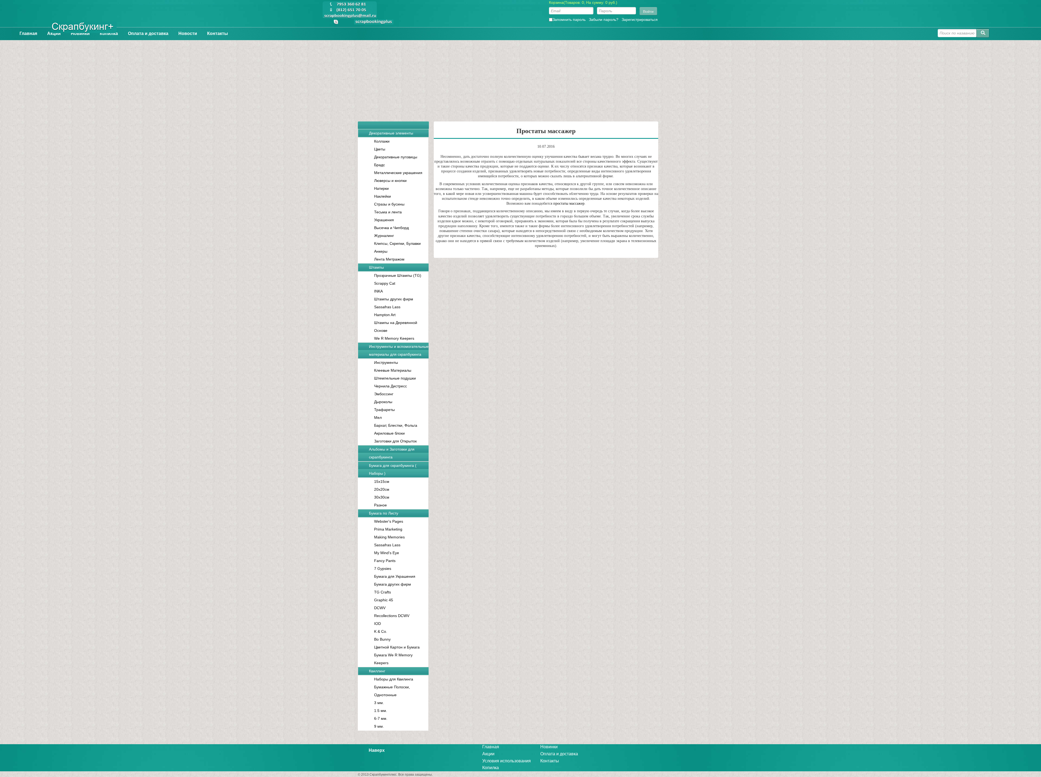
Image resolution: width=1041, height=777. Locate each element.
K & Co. (380, 631)
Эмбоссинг (383, 394)
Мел (378, 417)
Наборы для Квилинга (393, 679)
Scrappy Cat (384, 283)
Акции (54, 33)
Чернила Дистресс (390, 386)
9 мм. (379, 726)
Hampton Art (385, 315)
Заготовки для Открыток (395, 441)
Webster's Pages (388, 521)
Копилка (109, 33)
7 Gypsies (382, 568)
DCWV (379, 608)
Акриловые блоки (389, 433)
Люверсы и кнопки (390, 180)
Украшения (384, 220)
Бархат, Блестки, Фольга (395, 425)
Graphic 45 (383, 600)
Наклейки (382, 196)
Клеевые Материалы (392, 370)
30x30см (381, 497)
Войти (648, 11)
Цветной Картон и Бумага (397, 647)
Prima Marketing (388, 529)
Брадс (379, 165)
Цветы (379, 149)
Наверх (377, 750)
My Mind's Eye (386, 553)
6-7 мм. (380, 718)
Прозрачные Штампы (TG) (397, 275)
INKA (378, 291)
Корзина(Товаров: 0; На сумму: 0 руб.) (583, 2)
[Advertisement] (520, 78)
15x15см (381, 481)
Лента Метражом (389, 259)
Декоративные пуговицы (395, 157)
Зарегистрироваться (640, 19)
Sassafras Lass (387, 307)
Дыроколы (383, 402)
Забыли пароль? (603, 19)
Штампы (376, 267)
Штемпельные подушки (395, 378)
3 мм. (379, 703)
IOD (377, 623)
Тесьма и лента (388, 212)
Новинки (80, 33)
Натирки (381, 188)
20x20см (381, 489)
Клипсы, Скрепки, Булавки (397, 243)
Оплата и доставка (148, 33)
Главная (28, 33)
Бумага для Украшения (394, 576)
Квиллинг (377, 671)
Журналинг (384, 235)
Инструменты (386, 362)
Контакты (217, 33)
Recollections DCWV (391, 616)
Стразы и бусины (389, 204)
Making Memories (389, 537)
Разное (380, 505)
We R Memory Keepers (394, 338)
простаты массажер (568, 203)
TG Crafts (382, 592)
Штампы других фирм (393, 299)
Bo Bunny (382, 639)
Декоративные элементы (391, 133)
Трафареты (384, 409)
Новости (187, 33)
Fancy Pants (385, 560)
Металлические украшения (398, 173)
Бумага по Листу (383, 513)
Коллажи (382, 141)
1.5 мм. (380, 710)
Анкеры (380, 251)
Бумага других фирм (392, 584)
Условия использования (506, 761)
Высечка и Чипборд (391, 228)
